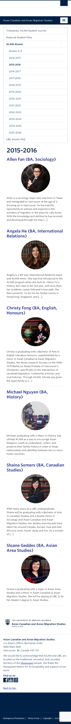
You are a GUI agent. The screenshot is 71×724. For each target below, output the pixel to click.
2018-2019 (15, 85)
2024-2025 (15, 125)
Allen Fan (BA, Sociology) (31, 159)
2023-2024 (15, 119)
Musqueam (27, 663)
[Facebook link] (5, 681)
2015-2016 (15, 64)
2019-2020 (15, 91)
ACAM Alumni (14, 44)
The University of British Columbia (25, 6)
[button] (64, 44)
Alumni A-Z (15, 51)
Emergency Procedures (13, 718)
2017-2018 (14, 78)
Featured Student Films (19, 37)
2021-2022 (15, 105)
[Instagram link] (16, 681)
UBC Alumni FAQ (15, 139)
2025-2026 (15, 132)
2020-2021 (15, 98)
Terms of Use (33, 718)
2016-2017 (15, 71)
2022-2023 (15, 112)
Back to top (10, 688)
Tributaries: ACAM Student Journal (26, 30)
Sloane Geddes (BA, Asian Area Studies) (32, 548)
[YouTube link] (10, 681)
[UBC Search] (64, 4)
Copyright (47, 718)
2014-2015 (15, 58)
